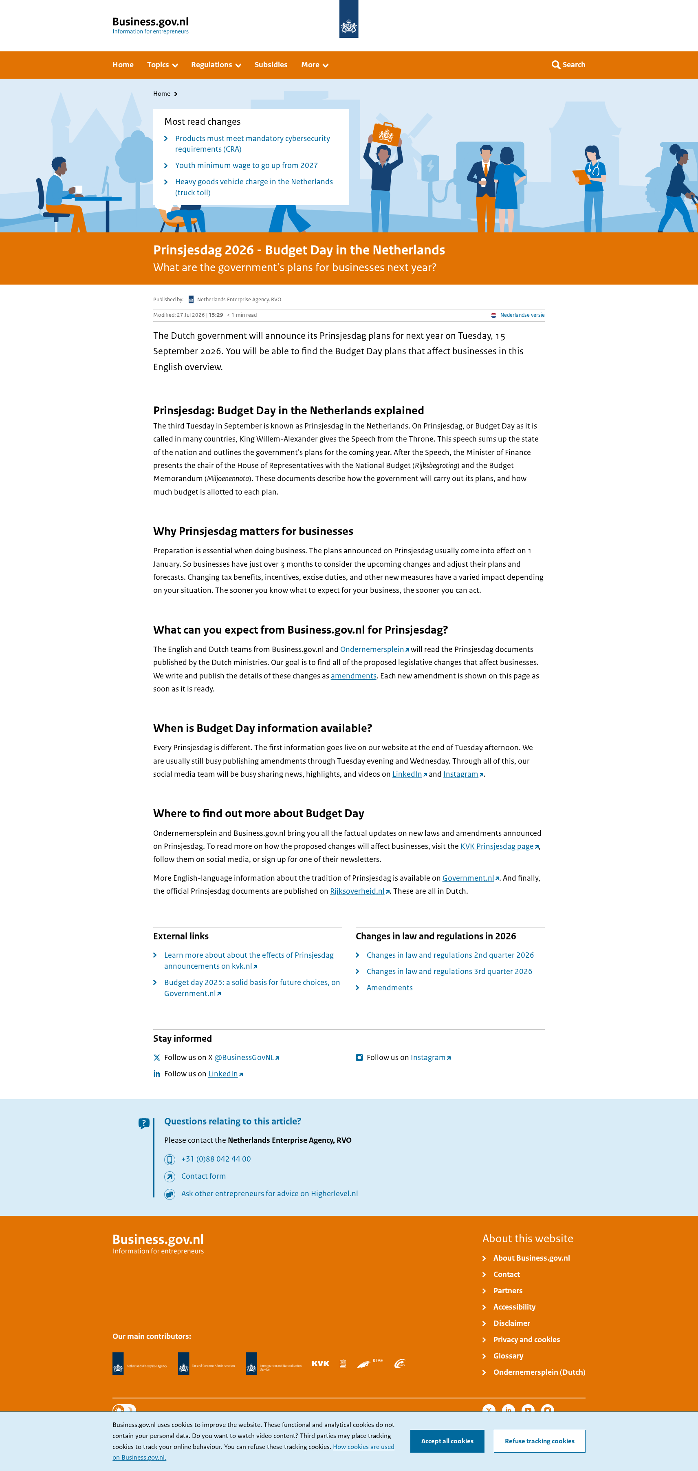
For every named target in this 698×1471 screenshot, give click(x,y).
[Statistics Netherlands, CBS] (343, 1363)
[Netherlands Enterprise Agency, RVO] (139, 1363)
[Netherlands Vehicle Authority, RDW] (370, 1363)
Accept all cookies (447, 1441)
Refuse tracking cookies (540, 1441)
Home (161, 94)
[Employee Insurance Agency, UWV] (399, 1363)
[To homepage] (349, 19)
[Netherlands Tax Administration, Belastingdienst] (206, 1363)
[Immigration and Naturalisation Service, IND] (273, 1363)
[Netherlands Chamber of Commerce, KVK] (320, 1363)
